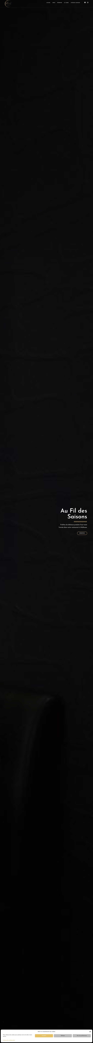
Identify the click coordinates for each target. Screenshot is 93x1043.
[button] (90, 1031)
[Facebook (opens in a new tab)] (85, 2)
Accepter (44, 1035)
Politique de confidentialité (9, 1040)
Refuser (63, 1035)
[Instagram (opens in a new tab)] (88, 2)
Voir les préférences (82, 1035)
